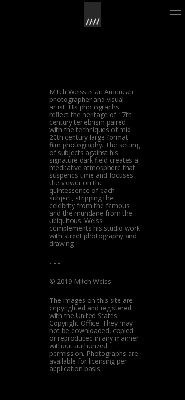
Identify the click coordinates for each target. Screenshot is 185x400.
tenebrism (89, 122)
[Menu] (175, 14)
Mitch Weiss (67, 91)
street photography (93, 235)
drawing (61, 243)
